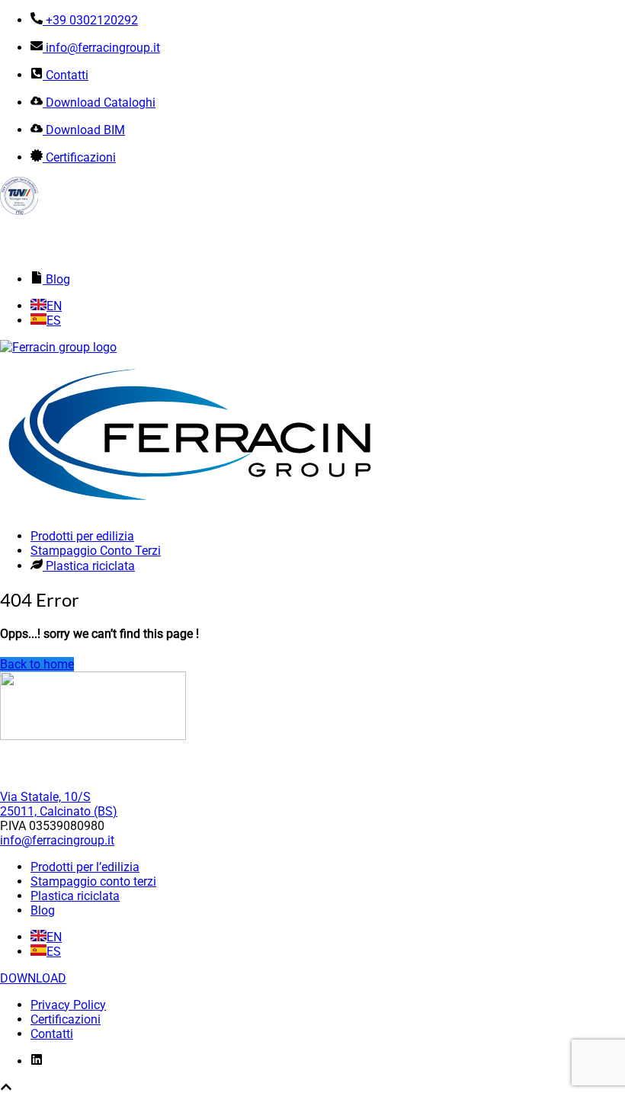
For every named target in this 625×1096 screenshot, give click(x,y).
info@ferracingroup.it (57, 840)
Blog (42, 910)
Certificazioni (65, 1019)
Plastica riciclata (75, 896)
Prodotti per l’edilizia (84, 867)
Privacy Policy (68, 1005)
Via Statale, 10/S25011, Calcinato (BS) (58, 804)
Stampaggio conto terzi (93, 881)
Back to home (37, 664)
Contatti (51, 1034)
